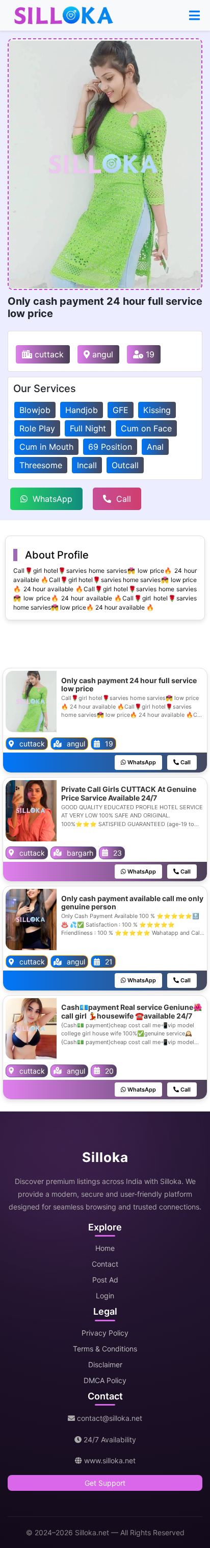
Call (123, 499)
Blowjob (34, 410)
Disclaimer (105, 1364)
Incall (87, 465)
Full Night (88, 428)
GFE (120, 410)
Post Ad (105, 1279)
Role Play (37, 428)
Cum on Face (146, 428)
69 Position (110, 447)
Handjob (81, 410)
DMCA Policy (105, 1380)
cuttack (48, 354)
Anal (155, 447)
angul (101, 354)
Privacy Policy (105, 1332)
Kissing (157, 410)
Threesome (40, 465)
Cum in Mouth (46, 447)
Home (105, 1248)
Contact (105, 1264)
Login (105, 1295)
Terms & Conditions (105, 1348)
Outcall (125, 465)
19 (148, 354)
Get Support (105, 1483)
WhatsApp (52, 499)
